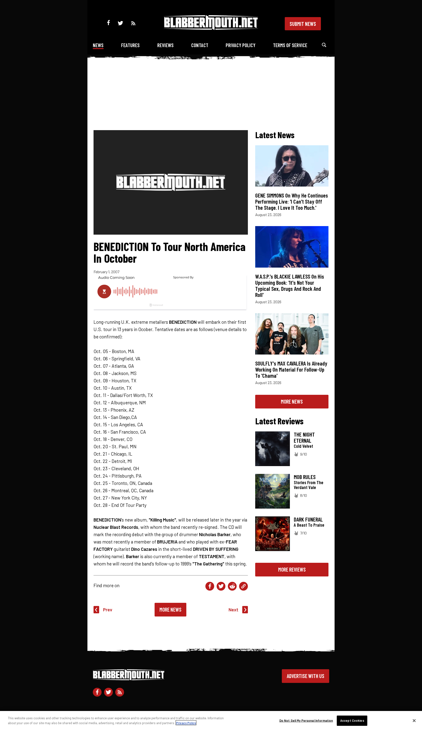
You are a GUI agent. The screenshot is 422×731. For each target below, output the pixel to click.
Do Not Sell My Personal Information (306, 720)
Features (130, 45)
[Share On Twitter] (221, 586)
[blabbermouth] (211, 28)
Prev (107, 609)
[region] (211, 721)
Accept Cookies (352, 720)
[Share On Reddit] (232, 586)
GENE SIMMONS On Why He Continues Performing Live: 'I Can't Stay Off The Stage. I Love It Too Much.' (291, 201)
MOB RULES (305, 476)
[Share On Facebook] (209, 586)
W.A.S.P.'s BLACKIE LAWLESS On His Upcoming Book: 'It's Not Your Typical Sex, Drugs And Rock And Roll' (289, 285)
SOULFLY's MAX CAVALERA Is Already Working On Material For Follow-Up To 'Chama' (291, 369)
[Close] (414, 720)
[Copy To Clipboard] (243, 586)
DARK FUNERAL (308, 519)
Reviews (165, 45)
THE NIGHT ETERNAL (304, 437)
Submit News (303, 24)
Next (233, 609)
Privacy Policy (240, 45)
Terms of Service (290, 45)
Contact (199, 45)
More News (170, 609)
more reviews (292, 569)
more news (292, 401)
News (98, 45)
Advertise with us (305, 676)
